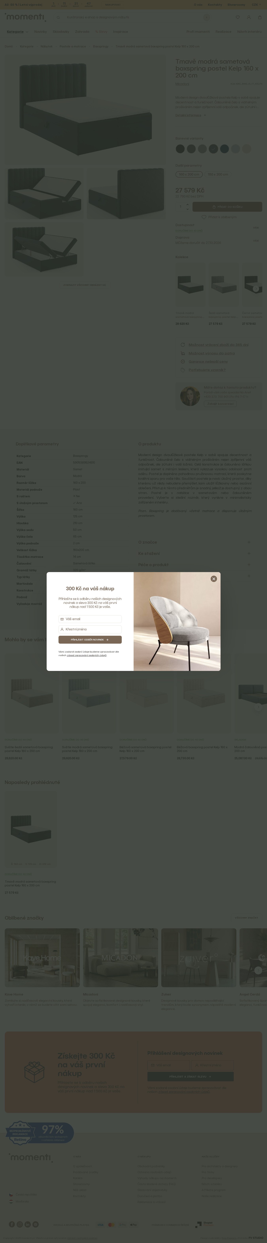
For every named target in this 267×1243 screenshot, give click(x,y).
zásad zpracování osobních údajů (87, 655)
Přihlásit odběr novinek (87, 639)
